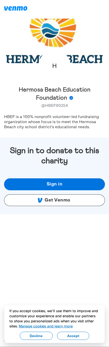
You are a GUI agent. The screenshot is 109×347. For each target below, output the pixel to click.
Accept (73, 336)
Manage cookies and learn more (46, 326)
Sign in (55, 184)
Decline (36, 336)
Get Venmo (57, 200)
